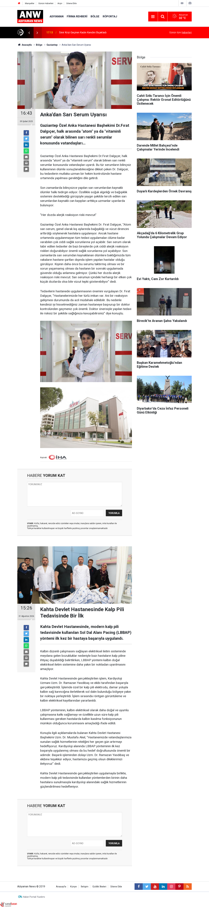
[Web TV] (182, 3)
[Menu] (153, 17)
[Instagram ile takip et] (171, 886)
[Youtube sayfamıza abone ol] (155, 886)
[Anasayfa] (19, 3)
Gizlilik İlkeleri (99, 886)
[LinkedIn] (26, 145)
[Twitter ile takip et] (147, 886)
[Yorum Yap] (26, 169)
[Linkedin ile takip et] (163, 886)
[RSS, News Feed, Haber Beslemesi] (188, 886)
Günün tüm (180, 32)
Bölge (95, 16)
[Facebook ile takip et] (139, 886)
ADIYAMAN (57, 16)
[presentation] (29, 33)
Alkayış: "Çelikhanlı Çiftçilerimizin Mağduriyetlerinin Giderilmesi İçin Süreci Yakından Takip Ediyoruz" (101, 32)
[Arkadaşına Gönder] (26, 157)
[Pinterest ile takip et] (179, 886)
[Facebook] (26, 132)
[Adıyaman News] (30, 16)
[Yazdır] (26, 163)
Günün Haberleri (45, 3)
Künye (73, 886)
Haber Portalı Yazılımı (34, 897)
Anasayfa (61, 886)
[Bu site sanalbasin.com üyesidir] (8, 904)
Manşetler (29, 3)
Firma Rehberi (77, 16)
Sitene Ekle (71, 3)
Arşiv (59, 3)
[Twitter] (26, 138)
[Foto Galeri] (190, 3)
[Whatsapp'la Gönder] (26, 151)
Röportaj (110, 16)
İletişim (84, 886)
